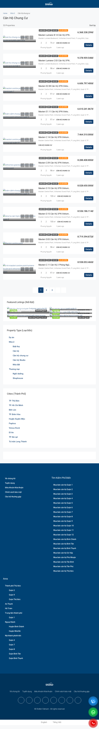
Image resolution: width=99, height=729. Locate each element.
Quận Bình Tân (15, 654)
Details (89, 45)
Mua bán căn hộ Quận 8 (63, 517)
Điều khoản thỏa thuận (14, 488)
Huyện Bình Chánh (16, 627)
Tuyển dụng (10, 483)
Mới (49, 30)
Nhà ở (12, 13)
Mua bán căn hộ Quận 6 (63, 507)
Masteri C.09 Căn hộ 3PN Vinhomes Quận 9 (58, 163)
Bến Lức (12, 410)
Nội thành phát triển (13, 636)
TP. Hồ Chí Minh (16, 405)
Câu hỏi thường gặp (13, 497)
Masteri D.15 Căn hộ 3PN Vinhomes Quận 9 (58, 188)
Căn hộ (16, 351)
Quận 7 (12, 645)
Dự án (11, 337)
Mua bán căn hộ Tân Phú (63, 566)
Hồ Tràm (8, 608)
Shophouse (18, 378)
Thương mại (14, 369)
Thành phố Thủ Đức (13, 586)
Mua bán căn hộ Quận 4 (63, 498)
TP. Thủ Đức (14, 401)
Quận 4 (12, 640)
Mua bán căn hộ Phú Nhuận (64, 557)
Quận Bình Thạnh (16, 658)
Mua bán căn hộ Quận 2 (63, 489)
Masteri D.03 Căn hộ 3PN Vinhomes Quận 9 (58, 239)
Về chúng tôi (10, 478)
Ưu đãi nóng (63, 30)
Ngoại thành (10, 622)
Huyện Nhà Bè (14, 631)
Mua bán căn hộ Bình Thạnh (64, 548)
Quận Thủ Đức (14, 599)
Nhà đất (16, 364)
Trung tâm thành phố (13, 613)
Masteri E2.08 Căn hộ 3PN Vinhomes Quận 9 (58, 86)
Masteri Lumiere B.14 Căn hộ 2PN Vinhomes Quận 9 (62, 35)
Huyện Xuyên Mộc (17, 419)
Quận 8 (12, 649)
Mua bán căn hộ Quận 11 (63, 530)
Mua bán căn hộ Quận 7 (63, 512)
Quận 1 (12, 617)
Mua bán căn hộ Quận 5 (63, 503)
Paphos (12, 423)
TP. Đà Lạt (13, 437)
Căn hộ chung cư (20, 355)
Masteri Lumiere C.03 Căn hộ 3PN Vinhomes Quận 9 (62, 60)
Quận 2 (12, 590)
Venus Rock (14, 428)
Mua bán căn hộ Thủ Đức (63, 571)
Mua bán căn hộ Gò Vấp (63, 553)
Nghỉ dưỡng (18, 374)
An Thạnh (9, 604)
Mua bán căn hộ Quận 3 (63, 494)
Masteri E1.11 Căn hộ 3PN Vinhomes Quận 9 (58, 111)
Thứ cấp (55, 30)
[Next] (57, 290)
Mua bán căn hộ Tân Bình (63, 562)
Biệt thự (16, 346)
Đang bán (42, 30)
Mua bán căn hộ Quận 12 (63, 535)
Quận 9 (12, 595)
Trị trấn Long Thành (18, 441)
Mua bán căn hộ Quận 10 (63, 526)
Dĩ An (11, 432)
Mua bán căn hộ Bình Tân (63, 544)
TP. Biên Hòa (14, 414)
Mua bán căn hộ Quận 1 (63, 485)
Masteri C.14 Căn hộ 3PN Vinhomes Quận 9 (58, 137)
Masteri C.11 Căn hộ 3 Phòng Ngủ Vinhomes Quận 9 (62, 265)
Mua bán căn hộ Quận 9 (63, 521)
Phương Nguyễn (46, 47)
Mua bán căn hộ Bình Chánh (64, 539)
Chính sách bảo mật (13, 492)
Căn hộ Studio (19, 360)
